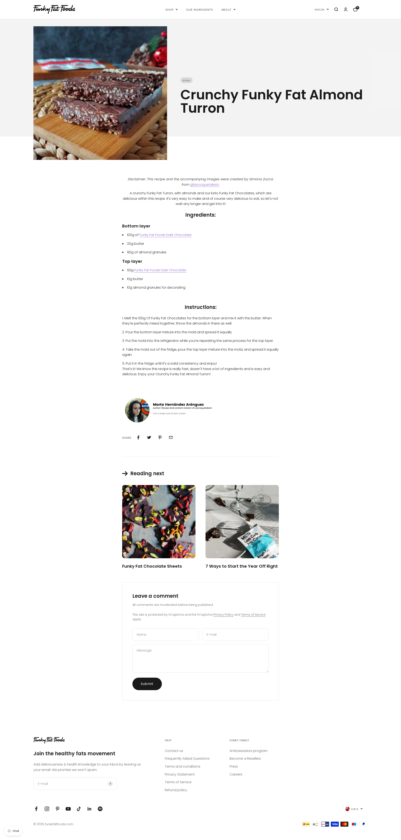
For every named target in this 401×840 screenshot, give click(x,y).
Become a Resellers (245, 758)
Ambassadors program (249, 750)
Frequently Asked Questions (187, 758)
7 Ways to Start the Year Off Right (242, 566)
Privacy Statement (180, 774)
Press (234, 766)
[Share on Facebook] (138, 437)
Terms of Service (253, 615)
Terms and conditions (182, 766)
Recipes (186, 80)
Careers (236, 774)
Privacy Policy (223, 615)
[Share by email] (171, 437)
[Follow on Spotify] (100, 809)
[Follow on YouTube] (68, 809)
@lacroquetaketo (204, 184)
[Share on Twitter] (149, 437)
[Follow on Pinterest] (57, 809)
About (226, 9)
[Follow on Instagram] (47, 809)
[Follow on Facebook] (36, 809)
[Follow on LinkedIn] (89, 809)
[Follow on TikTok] (79, 809)
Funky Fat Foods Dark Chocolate (166, 234)
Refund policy (176, 790)
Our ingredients (199, 9)
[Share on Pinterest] (160, 437)
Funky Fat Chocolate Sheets (152, 566)
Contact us (174, 750)
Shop (169, 9)
